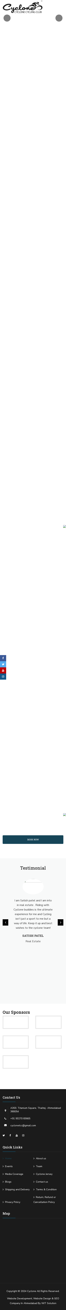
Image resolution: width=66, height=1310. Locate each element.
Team (39, 1166)
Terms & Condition (46, 1189)
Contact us (42, 1181)
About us (41, 1158)
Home (8, 1158)
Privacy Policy (12, 1202)
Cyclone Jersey (44, 1174)
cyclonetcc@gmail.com (23, 1125)
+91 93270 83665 (20, 1118)
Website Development (19, 1298)
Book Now (33, 839)
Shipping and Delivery (17, 1189)
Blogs (8, 1181)
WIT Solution (48, 1303)
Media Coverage (14, 1174)
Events (9, 1166)
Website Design (42, 1298)
